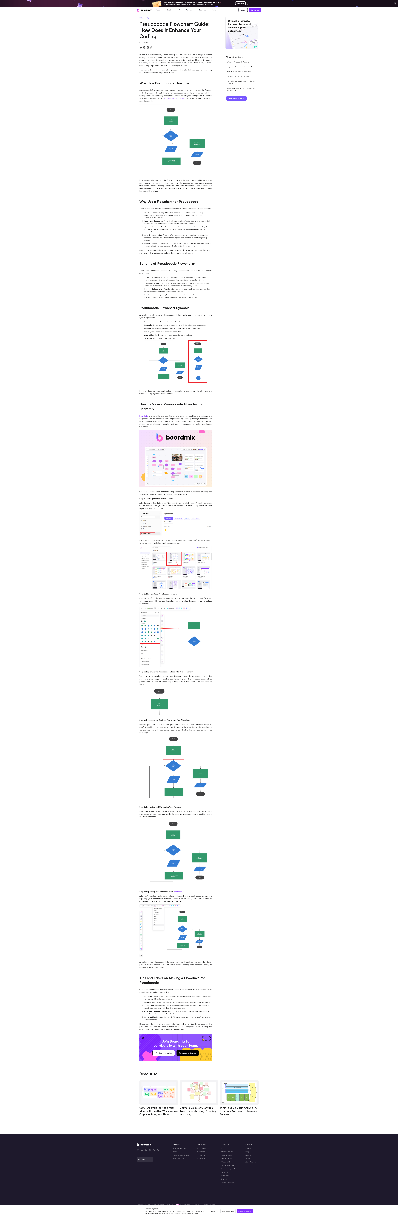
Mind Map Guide (226, 1158)
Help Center (225, 1175)
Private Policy (170, 1204)
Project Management (228, 1169)
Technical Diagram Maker (181, 1155)
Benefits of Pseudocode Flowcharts (239, 71)
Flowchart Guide (226, 1155)
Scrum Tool (177, 1152)
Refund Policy (196, 1204)
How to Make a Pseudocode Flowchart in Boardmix (241, 82)
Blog (222, 1148)
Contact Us (248, 1158)
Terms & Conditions (143, 1204)
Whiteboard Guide (227, 1152)
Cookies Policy (185, 1204)
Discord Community (227, 1182)
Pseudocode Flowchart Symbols (238, 76)
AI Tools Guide (226, 1162)
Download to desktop (187, 1053)
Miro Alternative (178, 1158)
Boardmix (143, 416)
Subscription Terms (209, 1204)
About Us (248, 1148)
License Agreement (158, 1204)
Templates (224, 1172)
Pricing (214, 10)
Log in (243, 10)
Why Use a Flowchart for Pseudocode (239, 67)
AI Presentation (202, 1155)
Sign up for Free (235, 98)
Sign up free (255, 10)
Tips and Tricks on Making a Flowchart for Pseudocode (241, 89)
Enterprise (248, 1155)
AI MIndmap (201, 1152)
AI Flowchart (201, 1158)
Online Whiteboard (179, 1148)
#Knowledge (144, 18)
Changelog (224, 1179)
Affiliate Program (250, 1162)
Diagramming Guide (227, 1165)
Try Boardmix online (164, 1053)
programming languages (173, 98)
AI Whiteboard (202, 1148)
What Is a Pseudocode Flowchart (238, 62)
